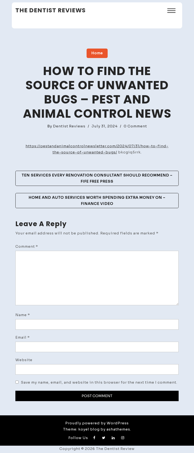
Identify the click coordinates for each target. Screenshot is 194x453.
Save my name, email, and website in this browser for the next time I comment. (99, 382)
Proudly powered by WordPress (97, 423)
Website (23, 360)
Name (22, 315)
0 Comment (135, 126)
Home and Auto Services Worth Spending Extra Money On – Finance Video (97, 200)
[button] (171, 11)
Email (22, 337)
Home (97, 53)
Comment (26, 246)
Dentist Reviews (69, 126)
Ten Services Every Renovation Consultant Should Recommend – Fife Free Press (97, 178)
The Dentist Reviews (50, 10)
